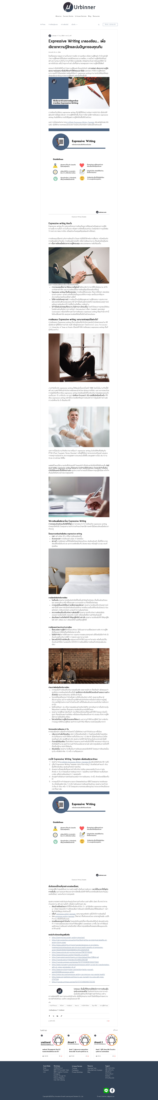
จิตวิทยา (62, 1005)
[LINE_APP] (106, 1090)
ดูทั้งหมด (115, 1030)
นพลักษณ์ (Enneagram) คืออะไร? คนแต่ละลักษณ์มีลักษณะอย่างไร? (51, 1051)
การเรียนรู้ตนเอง (53, 24)
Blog (89, 1072)
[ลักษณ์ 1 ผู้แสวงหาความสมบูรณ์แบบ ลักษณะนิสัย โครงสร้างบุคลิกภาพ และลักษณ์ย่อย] (79, 1040)
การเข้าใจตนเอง (53, 1005)
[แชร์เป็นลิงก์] (61, 1016)
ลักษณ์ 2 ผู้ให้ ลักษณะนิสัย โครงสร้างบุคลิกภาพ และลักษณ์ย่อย (105, 1051)
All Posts (42, 24)
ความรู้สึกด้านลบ (104, 1005)
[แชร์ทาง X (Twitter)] (53, 1016)
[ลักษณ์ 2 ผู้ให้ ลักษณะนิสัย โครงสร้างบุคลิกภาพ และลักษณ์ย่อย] (106, 1040)
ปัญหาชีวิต (94, 1005)
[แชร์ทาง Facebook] (49, 1016)
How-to (77, 1005)
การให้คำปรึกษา (85, 1005)
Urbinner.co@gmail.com (107, 1096)
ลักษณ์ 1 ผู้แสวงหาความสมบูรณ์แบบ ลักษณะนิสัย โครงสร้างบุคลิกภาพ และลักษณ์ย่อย (78, 1051)
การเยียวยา (69, 1005)
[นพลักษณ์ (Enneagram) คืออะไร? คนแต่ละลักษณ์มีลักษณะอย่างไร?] (52, 1040)
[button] (99, 24)
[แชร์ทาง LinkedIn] (57, 1016)
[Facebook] (112, 1090)
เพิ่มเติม (74, 24)
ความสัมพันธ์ (64, 24)
